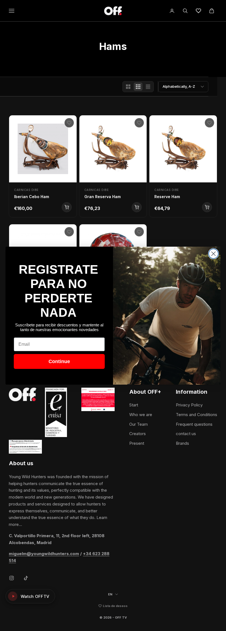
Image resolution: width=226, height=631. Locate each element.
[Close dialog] (213, 254)
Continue (59, 361)
